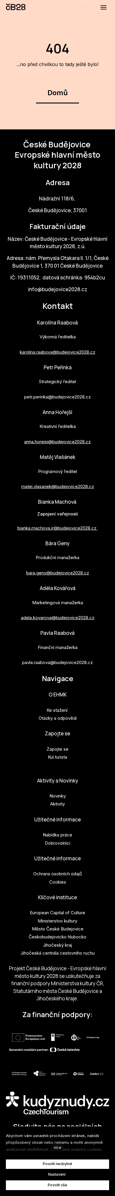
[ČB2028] (16, 7)
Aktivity (57, 804)
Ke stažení (57, 710)
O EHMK (58, 694)
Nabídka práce (57, 835)
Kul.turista (57, 757)
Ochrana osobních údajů (57, 874)
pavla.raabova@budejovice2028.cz (57, 662)
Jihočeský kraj (57, 945)
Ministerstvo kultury (57, 921)
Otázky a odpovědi (58, 718)
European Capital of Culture (57, 912)
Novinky (58, 796)
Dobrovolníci (57, 843)
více (57, 1147)
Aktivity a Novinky (57, 780)
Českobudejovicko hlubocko (57, 937)
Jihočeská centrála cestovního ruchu (58, 953)
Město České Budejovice (57, 929)
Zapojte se (57, 733)
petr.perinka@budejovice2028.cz (57, 397)
